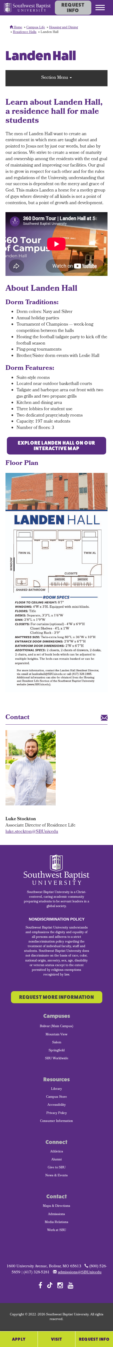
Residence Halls (24, 32)
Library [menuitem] (56, 1089)
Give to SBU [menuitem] (57, 1168)
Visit (56, 1339)
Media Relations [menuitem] (56, 1222)
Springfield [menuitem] (57, 1051)
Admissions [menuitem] (56, 1214)
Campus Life (35, 28)
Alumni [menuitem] (56, 1160)
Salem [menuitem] (56, 1043)
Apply (19, 1339)
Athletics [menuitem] (56, 1152)
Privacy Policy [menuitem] (56, 1113)
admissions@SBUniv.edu (79, 1273)
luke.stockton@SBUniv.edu (31, 832)
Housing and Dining (63, 28)
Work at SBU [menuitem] (56, 1230)
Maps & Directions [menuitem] (56, 1206)
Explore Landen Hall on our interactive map (56, 445)
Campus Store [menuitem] (56, 1097)
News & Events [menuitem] (56, 1176)
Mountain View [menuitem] (56, 1035)
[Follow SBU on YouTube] (71, 1285)
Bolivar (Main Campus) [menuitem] (56, 1026)
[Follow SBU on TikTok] (49, 1284)
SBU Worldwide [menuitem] (56, 1058)
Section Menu (55, 78)
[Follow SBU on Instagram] (60, 1285)
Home (17, 28)
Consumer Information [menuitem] (56, 1121)
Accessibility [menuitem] (56, 1105)
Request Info (72, 7)
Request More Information (56, 997)
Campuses (56, 1016)
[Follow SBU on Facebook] (40, 1285)
